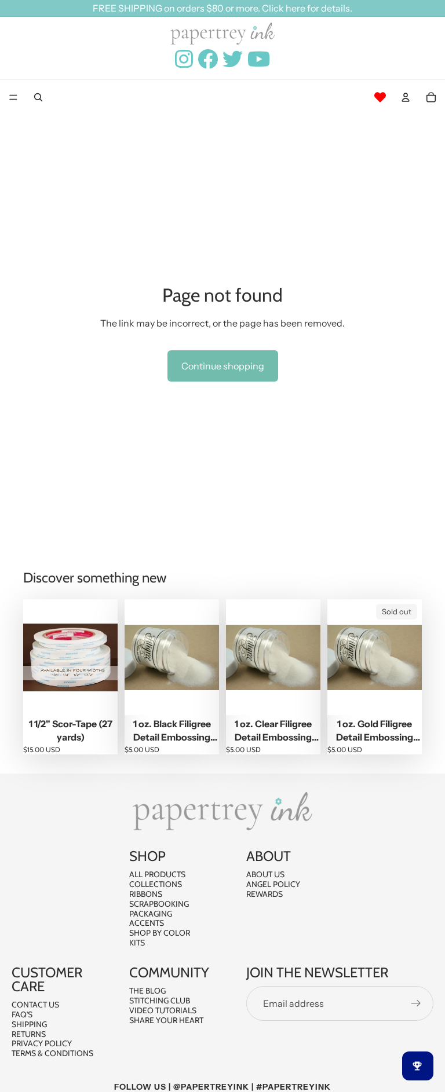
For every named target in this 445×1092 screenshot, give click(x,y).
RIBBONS (145, 894)
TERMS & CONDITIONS (52, 1053)
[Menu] (13, 98)
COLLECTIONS (155, 884)
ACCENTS (146, 923)
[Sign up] (416, 1003)
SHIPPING (29, 1024)
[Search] (38, 97)
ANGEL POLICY (273, 884)
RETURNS (29, 1034)
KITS (137, 942)
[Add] (99, 697)
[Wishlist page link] (380, 97)
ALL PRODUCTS (157, 875)
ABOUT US (265, 875)
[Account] (405, 97)
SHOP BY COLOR (159, 933)
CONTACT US (35, 1004)
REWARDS (264, 894)
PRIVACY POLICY (42, 1044)
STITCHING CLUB (159, 1000)
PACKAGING (150, 913)
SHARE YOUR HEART (166, 1020)
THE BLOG (147, 990)
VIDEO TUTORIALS (162, 1010)
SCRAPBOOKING (159, 904)
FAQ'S (22, 1014)
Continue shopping (222, 366)
